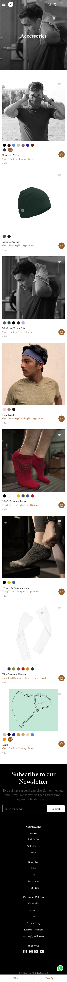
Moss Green (4, 149)
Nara (9, 409)
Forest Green (4, 236)
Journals (33, 832)
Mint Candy (9, 495)
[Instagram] (31, 951)
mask (10, 155)
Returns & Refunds (33, 929)
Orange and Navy (4, 739)
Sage (23, 734)
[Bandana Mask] (33, 110)
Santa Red (23, 668)
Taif (23, 145)
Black (4, 145)
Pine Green (32, 668)
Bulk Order (33, 839)
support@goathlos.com (33, 936)
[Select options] (61, 154)
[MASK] (33, 710)
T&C (33, 916)
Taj (13, 495)
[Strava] (42, 951)
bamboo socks (14, 501)
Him (33, 868)
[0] (61, 4)
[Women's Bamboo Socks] (33, 547)
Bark (4, 322)
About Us (33, 910)
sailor (9, 322)
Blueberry (32, 734)
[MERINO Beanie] (33, 201)
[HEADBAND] (33, 374)
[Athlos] (10, 4)
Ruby (32, 495)
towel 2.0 (13, 328)
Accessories (33, 881)
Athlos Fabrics (33, 846)
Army (18, 322)
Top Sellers (33, 887)
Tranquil (18, 145)
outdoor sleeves (14, 674)
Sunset (27, 734)
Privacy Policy (33, 923)
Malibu (27, 495)
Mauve (23, 322)
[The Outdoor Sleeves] (33, 633)
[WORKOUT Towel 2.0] (33, 287)
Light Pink (4, 409)
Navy (27, 145)
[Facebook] (25, 951)
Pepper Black (13, 409)
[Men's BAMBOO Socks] (33, 460)
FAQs (33, 852)
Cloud (4, 734)
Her (33, 874)
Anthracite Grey (9, 145)
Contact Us (33, 903)
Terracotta (18, 668)
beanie (10, 241)
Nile (9, 668)
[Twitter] (36, 951)
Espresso (32, 145)
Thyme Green (23, 495)
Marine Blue (13, 145)
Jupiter (27, 668)
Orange (18, 734)
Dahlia (18, 495)
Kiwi (13, 668)
